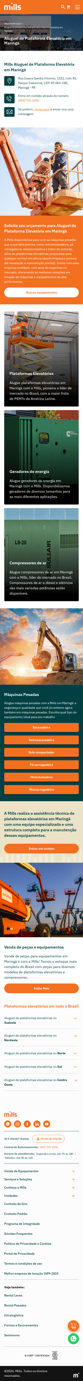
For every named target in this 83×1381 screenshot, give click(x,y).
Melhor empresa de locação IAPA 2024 (31, 1273)
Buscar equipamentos (41, 292)
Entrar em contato (41, 849)
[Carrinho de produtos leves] (68, 7)
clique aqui (42, 109)
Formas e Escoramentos (21, 1325)
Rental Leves (13, 1295)
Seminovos (12, 1335)
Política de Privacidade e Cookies (27, 1244)
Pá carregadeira (41, 765)
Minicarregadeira (41, 789)
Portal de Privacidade (19, 1254)
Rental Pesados (15, 1305)
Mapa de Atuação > (13, 23)
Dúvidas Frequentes (18, 1234)
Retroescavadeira (41, 740)
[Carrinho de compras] (73, 1325)
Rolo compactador (41, 752)
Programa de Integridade (22, 1224)
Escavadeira (41, 727)
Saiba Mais (41, 988)
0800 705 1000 (28, 100)
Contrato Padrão (15, 1214)
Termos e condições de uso (23, 1264)
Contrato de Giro (15, 1204)
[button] (40, 1171)
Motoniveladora (41, 777)
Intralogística (13, 1315)
